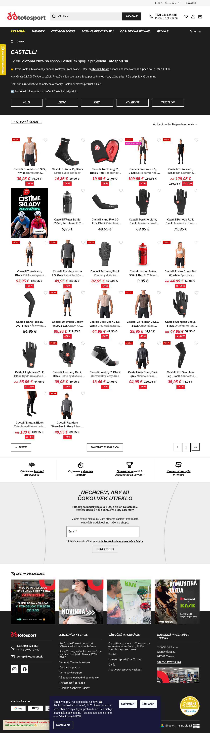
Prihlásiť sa (105, 549)
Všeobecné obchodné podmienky (79, 677)
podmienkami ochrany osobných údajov (120, 541)
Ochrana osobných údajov (74, 688)
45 (195, 447)
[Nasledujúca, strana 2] (186, 447)
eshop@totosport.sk (30, 656)
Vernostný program (71, 672)
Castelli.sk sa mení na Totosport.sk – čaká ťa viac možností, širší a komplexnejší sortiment (129, 646)
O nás (111, 664)
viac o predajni (169, 662)
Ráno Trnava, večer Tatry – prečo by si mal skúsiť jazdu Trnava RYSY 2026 (80, 654)
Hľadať (131, 16)
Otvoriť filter (26, 122)
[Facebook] (24, 669)
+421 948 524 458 (166, 14)
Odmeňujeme (125, 471)
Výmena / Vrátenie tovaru (74, 662)
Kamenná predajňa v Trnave (124, 659)
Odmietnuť (128, 704)
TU (79, 716)
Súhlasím (148, 704)
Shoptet (169, 725)
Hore (23, 447)
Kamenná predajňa (179, 471)
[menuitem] (17, 31)
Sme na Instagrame (30, 574)
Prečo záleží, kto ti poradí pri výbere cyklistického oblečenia (77, 645)
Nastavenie (63, 725)
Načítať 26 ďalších (105, 447)
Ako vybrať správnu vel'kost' (125, 669)
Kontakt (113, 654)
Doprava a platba (69, 667)
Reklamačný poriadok (72, 682)
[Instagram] (14, 669)
